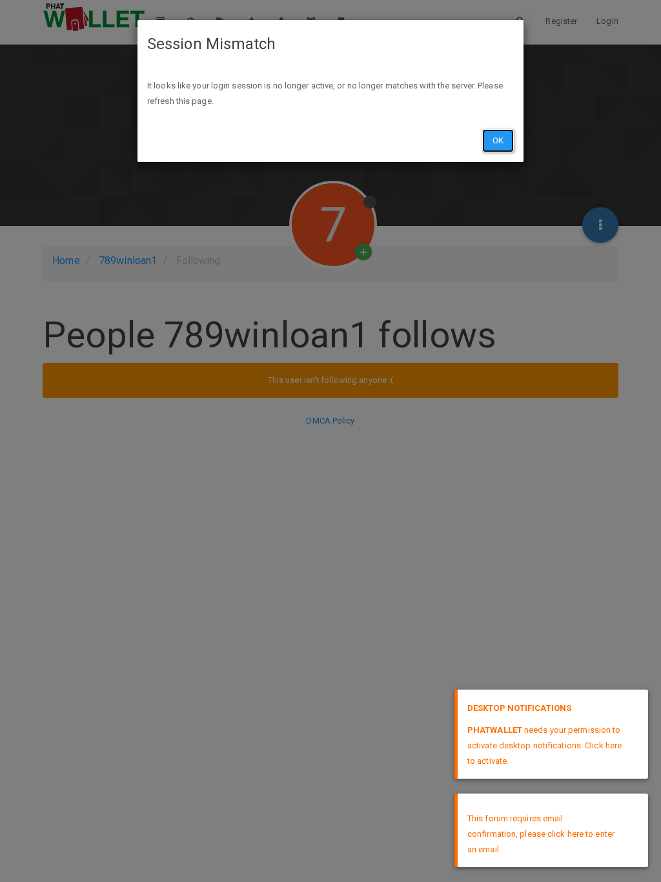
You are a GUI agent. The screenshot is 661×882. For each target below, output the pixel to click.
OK (498, 140)
